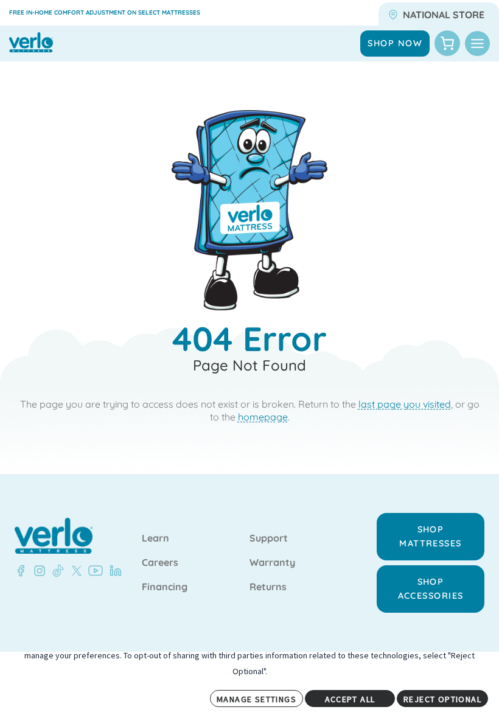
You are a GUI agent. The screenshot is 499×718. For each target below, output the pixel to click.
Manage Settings (256, 699)
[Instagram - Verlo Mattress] (37, 571)
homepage (263, 417)
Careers (160, 563)
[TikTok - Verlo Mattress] (56, 571)
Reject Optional (442, 699)
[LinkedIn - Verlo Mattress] (113, 571)
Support (269, 538)
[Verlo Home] (53, 536)
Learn (155, 538)
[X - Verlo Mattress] (74, 571)
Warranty (272, 563)
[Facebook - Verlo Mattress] (21, 571)
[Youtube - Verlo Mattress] (93, 570)
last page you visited (404, 404)
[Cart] (447, 43)
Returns (268, 587)
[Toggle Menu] (477, 43)
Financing (164, 587)
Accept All (350, 699)
